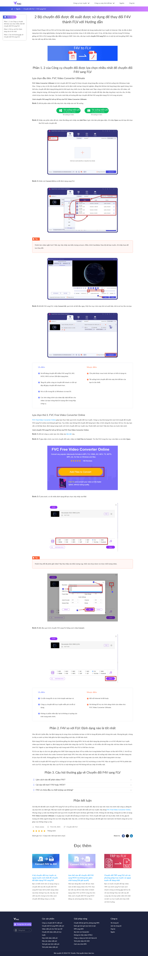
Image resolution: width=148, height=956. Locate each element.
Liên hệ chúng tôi (116, 926)
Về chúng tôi (115, 923)
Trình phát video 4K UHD (82, 941)
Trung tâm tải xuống (24, 924)
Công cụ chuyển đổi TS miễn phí (52, 923)
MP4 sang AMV (79, 929)
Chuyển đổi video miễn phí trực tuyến (52, 933)
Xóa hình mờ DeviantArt (81, 932)
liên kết (69, 434)
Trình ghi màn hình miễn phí (50, 944)
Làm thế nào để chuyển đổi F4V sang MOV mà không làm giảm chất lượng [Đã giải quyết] (81, 878)
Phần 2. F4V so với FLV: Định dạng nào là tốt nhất (13, 30)
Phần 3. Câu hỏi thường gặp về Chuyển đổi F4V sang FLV (13, 36)
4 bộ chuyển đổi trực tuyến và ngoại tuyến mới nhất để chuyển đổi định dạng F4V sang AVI (45, 878)
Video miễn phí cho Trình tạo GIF (52, 929)
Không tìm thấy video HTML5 (83, 935)
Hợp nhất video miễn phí (49, 938)
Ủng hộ (131, 3)
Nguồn (122, 3)
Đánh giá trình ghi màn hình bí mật (85, 926)
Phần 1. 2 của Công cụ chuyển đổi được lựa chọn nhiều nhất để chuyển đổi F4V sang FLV (14, 24)
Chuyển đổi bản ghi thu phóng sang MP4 (86, 923)
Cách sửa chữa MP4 (80, 944)
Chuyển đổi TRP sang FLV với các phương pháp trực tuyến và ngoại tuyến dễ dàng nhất (117, 878)
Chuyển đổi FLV (29, 9)
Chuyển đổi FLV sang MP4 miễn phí (53, 926)
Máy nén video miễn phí (49, 941)
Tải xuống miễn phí (71, 111)
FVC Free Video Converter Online (44, 420)
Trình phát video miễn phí (50, 947)
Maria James (39, 827)
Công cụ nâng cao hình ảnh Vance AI (85, 938)
